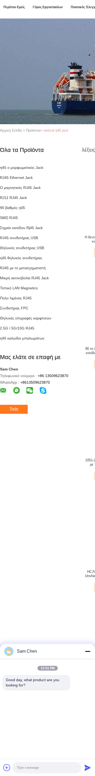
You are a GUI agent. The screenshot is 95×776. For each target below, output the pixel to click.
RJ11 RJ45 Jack (13, 198)
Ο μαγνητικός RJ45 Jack (20, 187)
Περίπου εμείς (14, 7)
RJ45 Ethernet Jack (16, 177)
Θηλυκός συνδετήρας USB (22, 248)
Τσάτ (14, 409)
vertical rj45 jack (55, 130)
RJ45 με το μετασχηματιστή (23, 268)
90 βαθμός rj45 (12, 208)
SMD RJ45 (9, 218)
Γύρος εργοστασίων (48, 7)
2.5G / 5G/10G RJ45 (17, 328)
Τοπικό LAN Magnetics (19, 288)
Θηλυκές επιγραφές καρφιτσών (25, 318)
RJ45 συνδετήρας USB (19, 238)
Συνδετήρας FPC (14, 308)
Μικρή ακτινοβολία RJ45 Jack (24, 278)
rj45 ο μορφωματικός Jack (21, 167)
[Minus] (87, 651)
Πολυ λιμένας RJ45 (16, 298)
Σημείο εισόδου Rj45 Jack (21, 228)
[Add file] (7, 767)
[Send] (87, 767)
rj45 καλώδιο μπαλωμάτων (22, 338)
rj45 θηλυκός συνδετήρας (21, 258)
